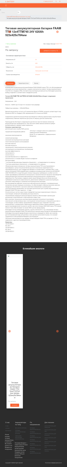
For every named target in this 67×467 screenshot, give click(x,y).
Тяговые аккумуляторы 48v (35, 440)
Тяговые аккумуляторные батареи (20, 432)
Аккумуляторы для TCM (50, 446)
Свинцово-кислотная (41, 71)
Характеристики (24, 83)
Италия (37, 74)
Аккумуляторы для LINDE (50, 438)
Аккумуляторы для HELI (50, 430)
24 (36, 59)
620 (36, 63)
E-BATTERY (9, 2)
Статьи (7, 428)
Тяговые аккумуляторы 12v (35, 428)
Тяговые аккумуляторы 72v (35, 444)
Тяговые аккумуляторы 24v (35, 432)
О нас (7, 426)
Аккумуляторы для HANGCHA (50, 426)
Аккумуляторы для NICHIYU (50, 442)
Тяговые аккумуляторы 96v (35, 452)
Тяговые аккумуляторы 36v (35, 436)
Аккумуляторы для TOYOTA (50, 450)
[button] (9, 331)
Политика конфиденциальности (53, 462)
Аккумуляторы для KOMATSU (50, 434)
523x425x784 (39, 67)
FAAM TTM (59, 44)
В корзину (14, 405)
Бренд (36, 83)
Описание (10, 83)
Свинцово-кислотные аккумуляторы (19, 437)
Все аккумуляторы (20, 428)
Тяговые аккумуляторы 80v (35, 448)
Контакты (8, 430)
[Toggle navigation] (5, 5)
